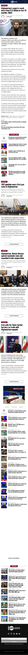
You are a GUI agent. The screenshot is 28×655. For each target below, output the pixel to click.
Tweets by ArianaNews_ (14, 558)
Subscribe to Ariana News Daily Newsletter (14, 644)
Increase (15, 117)
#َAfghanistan (13, 116)
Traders (20, 117)
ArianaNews (22, 116)
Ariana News (9, 16)
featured (9, 117)
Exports (4, 117)
